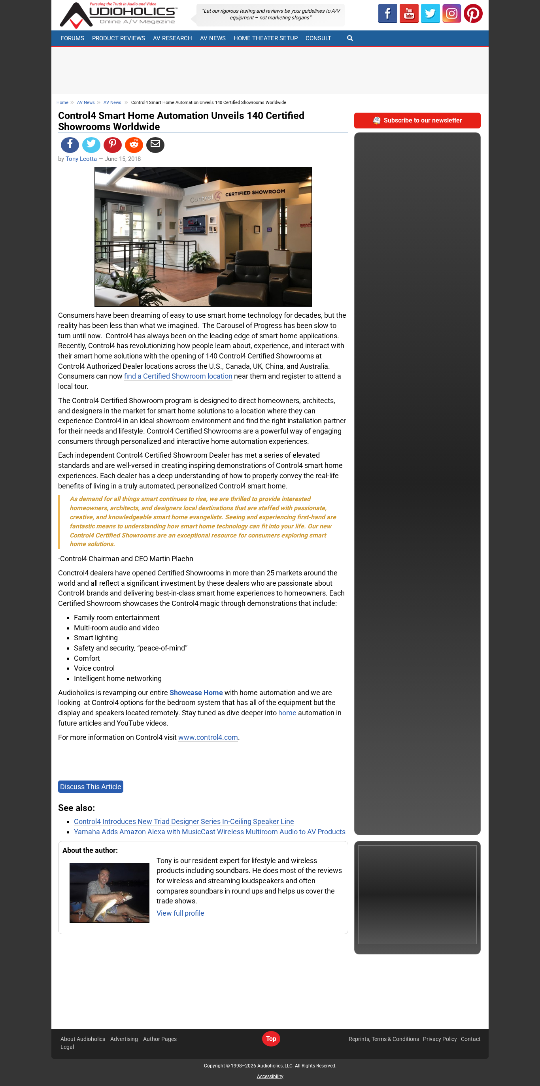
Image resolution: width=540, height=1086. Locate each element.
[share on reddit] (134, 145)
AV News (213, 38)
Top (271, 1039)
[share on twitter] (91, 145)
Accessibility (270, 1076)
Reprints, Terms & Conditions (384, 1039)
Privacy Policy (440, 1039)
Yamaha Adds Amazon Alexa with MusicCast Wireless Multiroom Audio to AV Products (210, 832)
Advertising (124, 1039)
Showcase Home (196, 692)
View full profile (180, 913)
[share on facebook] (70, 145)
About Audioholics (82, 1039)
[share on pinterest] (113, 145)
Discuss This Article (90, 786)
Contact (471, 1039)
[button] (409, 13)
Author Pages (160, 1039)
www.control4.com (208, 737)
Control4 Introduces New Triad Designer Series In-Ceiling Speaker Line (184, 821)
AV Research (172, 38)
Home (62, 102)
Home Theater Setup (266, 38)
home (287, 713)
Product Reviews (118, 38)
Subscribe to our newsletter (423, 120)
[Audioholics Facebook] (387, 13)
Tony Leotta (81, 158)
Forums (72, 38)
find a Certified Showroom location (178, 376)
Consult (318, 38)
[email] (155, 145)
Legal (67, 1047)
